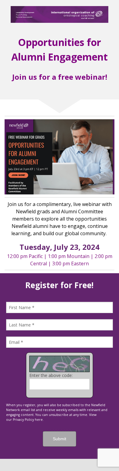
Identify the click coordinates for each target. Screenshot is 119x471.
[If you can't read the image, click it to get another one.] (59, 364)
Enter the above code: (51, 375)
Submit (59, 438)
